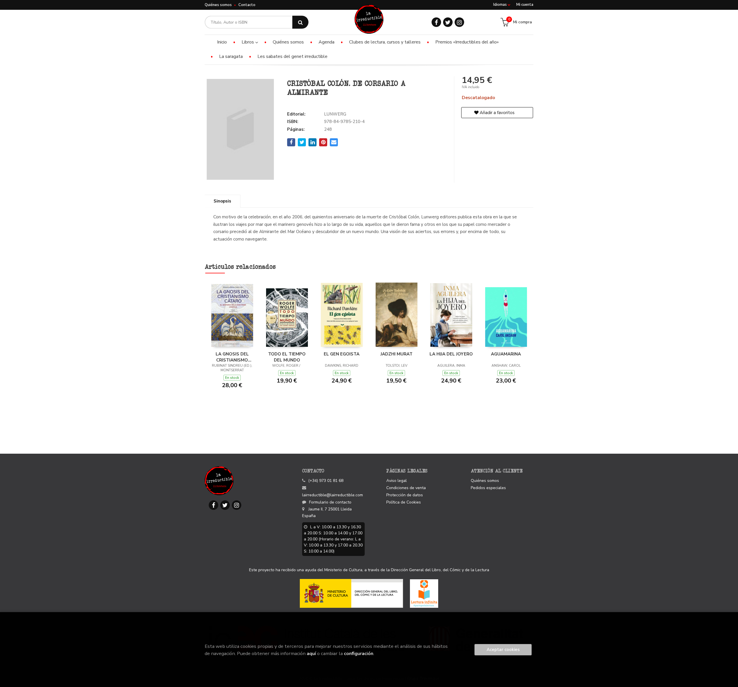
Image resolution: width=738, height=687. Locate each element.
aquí (311, 653)
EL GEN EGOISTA (341, 354)
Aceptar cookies (503, 649)
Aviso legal (396, 480)
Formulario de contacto (330, 502)
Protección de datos (404, 495)
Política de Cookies (403, 502)
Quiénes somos (218, 4)
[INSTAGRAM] (459, 22)
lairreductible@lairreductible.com (332, 495)
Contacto (246, 4)
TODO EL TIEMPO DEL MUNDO (287, 357)
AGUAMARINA (506, 354)
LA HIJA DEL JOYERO (451, 354)
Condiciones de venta (406, 488)
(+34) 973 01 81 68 (325, 480)
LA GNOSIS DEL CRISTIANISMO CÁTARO (232, 357)
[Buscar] (300, 22)
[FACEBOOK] (436, 22)
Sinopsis (222, 201)
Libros (248, 42)
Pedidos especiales (488, 488)
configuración (358, 653)
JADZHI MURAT (397, 354)
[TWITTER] (448, 22)
